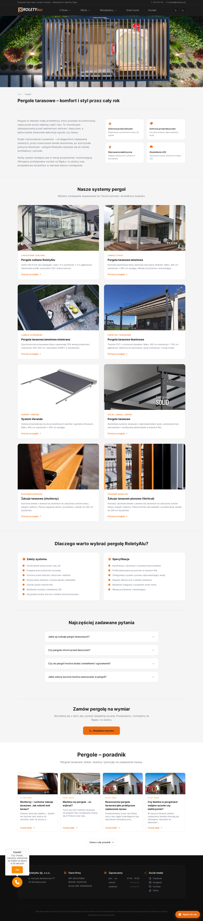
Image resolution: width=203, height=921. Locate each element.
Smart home (132, 10)
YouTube (157, 886)
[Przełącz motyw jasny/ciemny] (182, 10)
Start (20, 94)
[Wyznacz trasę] (175, 10)
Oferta (83, 10)
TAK (17, 870)
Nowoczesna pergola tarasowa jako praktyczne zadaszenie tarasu (120, 805)
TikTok (155, 890)
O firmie (63, 10)
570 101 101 (158, 2)
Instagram (157, 882)
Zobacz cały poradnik (100, 842)
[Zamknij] (29, 848)
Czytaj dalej (26, 827)
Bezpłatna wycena (103, 730)
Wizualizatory (106, 10)
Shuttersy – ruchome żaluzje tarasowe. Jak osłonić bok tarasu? (36, 805)
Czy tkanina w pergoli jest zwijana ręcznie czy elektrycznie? (163, 805)
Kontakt (152, 10)
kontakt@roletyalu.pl (176, 2)
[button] (17, 882)
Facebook (157, 878)
